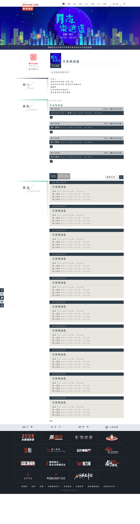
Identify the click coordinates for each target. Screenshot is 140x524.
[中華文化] (27, 463)
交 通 (30, 427)
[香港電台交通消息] (24, 427)
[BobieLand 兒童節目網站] (111, 437)
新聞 (80, 5)
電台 (74, 5)
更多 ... (51, 421)
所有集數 (56, 66)
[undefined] (63, 4)
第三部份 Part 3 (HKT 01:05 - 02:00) (71, 199)
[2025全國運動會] (27, 437)
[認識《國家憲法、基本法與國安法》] (55, 463)
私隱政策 (80, 486)
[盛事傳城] (111, 463)
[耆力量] (83, 463)
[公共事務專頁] (83, 450)
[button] (52, 109)
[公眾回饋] (106, 427)
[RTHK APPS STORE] (27, 476)
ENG (113, 4)
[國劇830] (27, 450)
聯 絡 (86, 427)
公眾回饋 (114, 427)
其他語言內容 (110, 486)
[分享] (52, 427)
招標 (42, 486)
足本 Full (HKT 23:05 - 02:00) (68, 191)
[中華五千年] (83, 476)
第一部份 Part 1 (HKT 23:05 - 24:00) (71, 194)
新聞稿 (25, 486)
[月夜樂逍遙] (51, 117)
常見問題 (68, 486)
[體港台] (55, 437)
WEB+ (86, 5)
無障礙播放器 (94, 486)
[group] (111, 109)
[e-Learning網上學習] (55, 450)
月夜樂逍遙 (56, 105)
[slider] (117, 109)
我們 (104, 5)
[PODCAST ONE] (55, 476)
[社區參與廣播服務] (111, 450)
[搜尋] (124, 3)
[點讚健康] (83, 437)
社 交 (58, 427)
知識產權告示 (54, 486)
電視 (68, 5)
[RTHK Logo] (29, 5)
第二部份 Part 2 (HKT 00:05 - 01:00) (71, 197)
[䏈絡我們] (80, 427)
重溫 (92, 5)
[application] (85, 109)
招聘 (34, 486)
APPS (98, 5)
